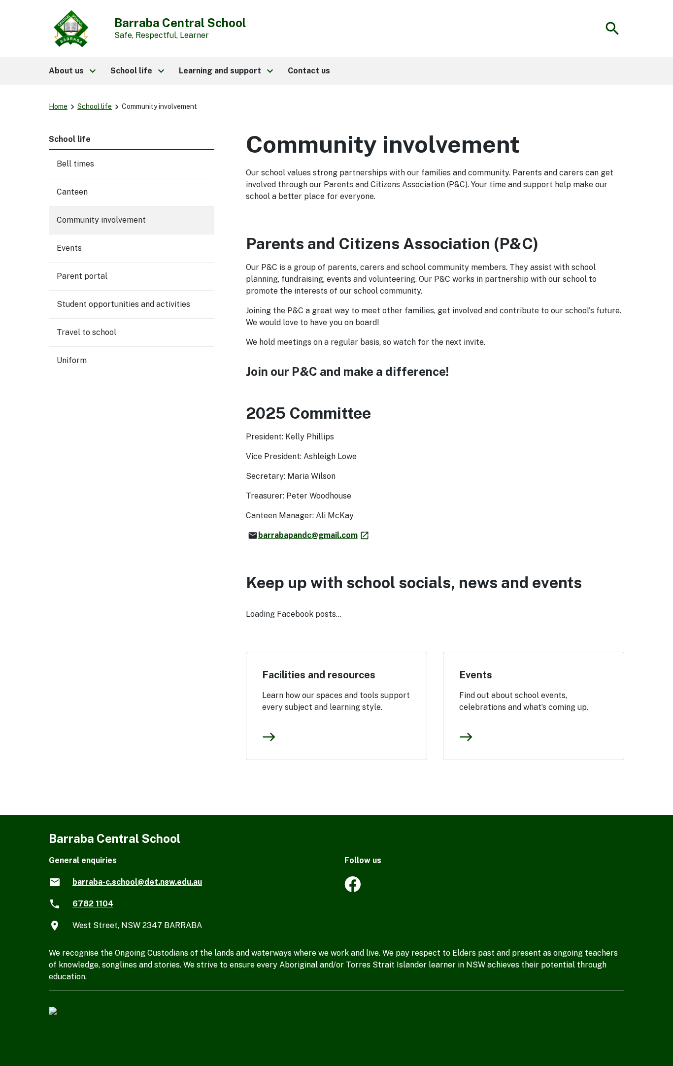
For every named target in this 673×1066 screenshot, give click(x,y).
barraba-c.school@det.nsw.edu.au (137, 882)
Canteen (72, 192)
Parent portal (82, 276)
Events (475, 675)
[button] (71, 71)
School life (94, 106)
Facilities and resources (318, 675)
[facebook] (352, 889)
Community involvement (101, 220)
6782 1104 (92, 903)
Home (58, 106)
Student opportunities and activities (123, 304)
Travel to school (86, 332)
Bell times (75, 163)
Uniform (72, 360)
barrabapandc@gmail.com (314, 535)
